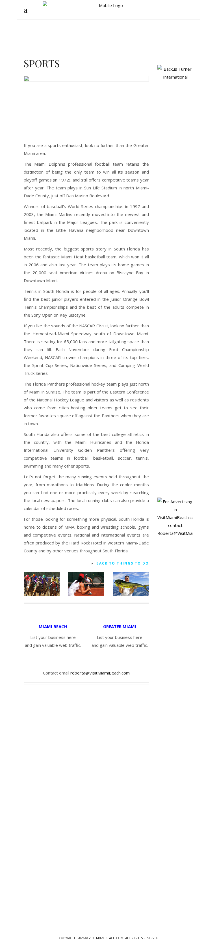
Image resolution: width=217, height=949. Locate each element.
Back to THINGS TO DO (122, 563)
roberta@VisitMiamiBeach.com (100, 673)
